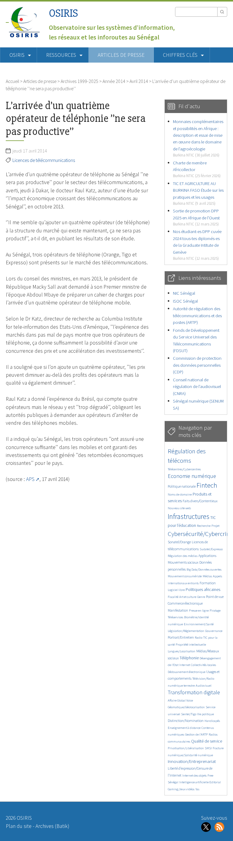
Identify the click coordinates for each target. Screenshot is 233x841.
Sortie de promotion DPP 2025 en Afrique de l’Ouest (196, 217)
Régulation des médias (183, 556)
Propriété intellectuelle (191, 645)
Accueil (12, 81)
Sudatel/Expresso (211, 549)
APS (30, 479)
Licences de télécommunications (43, 160)
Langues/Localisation (181, 651)
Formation (208, 583)
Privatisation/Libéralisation (186, 748)
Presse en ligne (199, 611)
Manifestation (178, 610)
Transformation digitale (194, 692)
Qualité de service (206, 741)
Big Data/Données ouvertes (204, 570)
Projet (215, 526)
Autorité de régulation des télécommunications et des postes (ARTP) (197, 315)
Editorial (215, 782)
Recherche (204, 526)
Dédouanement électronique (186, 672)
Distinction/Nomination (186, 720)
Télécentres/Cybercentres (184, 469)
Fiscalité (173, 597)
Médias (207, 576)
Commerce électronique (185, 603)
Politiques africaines (203, 589)
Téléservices (175, 617)
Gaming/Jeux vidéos (181, 789)
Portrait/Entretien (181, 637)
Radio (198, 638)
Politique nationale (182, 486)
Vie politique (205, 714)
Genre (201, 597)
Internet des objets (194, 775)
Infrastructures (188, 516)
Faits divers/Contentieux (200, 501)
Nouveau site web (179, 508)
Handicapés (212, 721)
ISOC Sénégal (185, 301)
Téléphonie (189, 658)
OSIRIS (63, 13)
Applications (207, 555)
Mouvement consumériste (185, 576)
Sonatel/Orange (179, 542)
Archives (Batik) (52, 826)
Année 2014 (114, 81)
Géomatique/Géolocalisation (186, 707)
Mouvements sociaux (183, 562)
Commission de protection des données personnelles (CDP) (197, 365)
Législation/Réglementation (186, 631)
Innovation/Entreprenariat (192, 761)
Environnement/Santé (199, 624)
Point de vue (215, 596)
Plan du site (19, 826)
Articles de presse (121, 55)
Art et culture (187, 597)
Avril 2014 (139, 81)
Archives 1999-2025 (79, 81)
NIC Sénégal (184, 293)
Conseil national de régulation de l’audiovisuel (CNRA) (197, 386)
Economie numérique (192, 475)
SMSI (208, 748)
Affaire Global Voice (180, 700)
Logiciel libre (176, 590)
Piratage (215, 611)
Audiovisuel (203, 686)
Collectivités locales (203, 665)
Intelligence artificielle (194, 782)
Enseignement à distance (184, 728)
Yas (197, 789)
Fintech (207, 485)
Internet (184, 665)
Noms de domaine (180, 494)
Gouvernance (213, 631)
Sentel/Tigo (188, 714)
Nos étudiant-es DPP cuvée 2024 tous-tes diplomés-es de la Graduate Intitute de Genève (197, 244)
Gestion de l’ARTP (196, 734)
